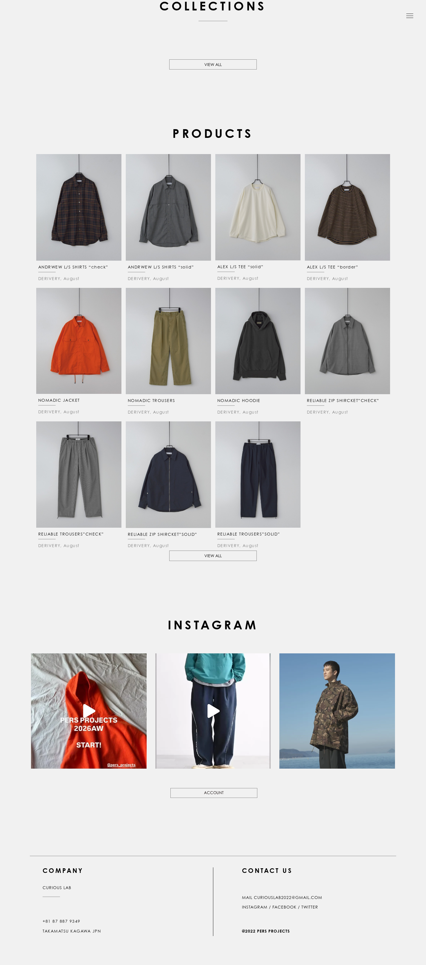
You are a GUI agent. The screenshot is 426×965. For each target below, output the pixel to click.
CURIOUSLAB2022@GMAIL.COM (288, 897)
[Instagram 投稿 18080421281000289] (337, 711)
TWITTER (309, 906)
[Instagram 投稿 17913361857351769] (213, 711)
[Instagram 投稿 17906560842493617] (89, 711)
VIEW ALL (213, 64)
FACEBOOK (284, 906)
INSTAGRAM (254, 906)
